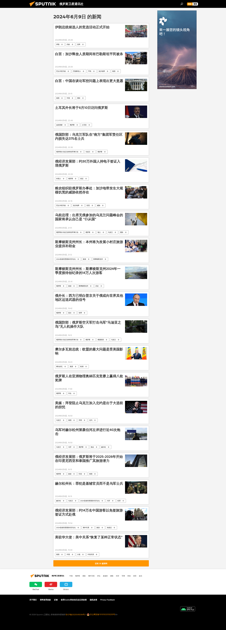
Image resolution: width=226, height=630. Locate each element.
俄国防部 (101, 340)
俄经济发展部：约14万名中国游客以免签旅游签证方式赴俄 (89, 512)
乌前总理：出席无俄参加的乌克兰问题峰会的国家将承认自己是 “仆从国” (89, 217)
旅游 (84, 259)
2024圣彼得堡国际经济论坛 (66, 259)
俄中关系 (86, 528)
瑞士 (99, 232)
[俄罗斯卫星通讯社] (43, 7)
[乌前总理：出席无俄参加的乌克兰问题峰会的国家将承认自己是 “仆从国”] (136, 219)
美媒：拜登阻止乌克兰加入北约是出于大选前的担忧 (89, 405)
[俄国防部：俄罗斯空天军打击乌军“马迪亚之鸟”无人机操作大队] (136, 326)
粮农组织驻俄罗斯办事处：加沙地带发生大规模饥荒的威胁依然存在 (89, 190)
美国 (113, 71)
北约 (90, 420)
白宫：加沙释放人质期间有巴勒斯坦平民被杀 (89, 54)
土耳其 (84, 125)
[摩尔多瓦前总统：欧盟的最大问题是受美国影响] (136, 353)
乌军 (69, 447)
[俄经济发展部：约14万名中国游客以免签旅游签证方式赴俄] (136, 514)
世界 (80, 313)
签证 (81, 179)
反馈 (56, 600)
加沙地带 (102, 71)
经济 (117, 576)
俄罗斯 (72, 125)
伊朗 (57, 44)
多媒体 (105, 576)
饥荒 (88, 205)
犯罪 (119, 501)
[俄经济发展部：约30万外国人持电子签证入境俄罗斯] (136, 165)
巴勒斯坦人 (77, 71)
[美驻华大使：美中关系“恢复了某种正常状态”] (136, 541)
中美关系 (91, 554)
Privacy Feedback (107, 600)
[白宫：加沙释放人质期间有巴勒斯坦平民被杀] (136, 58)
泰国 (90, 474)
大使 (78, 554)
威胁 (98, 205)
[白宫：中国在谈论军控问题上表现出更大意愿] (136, 85)
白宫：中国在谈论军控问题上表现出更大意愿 (89, 81)
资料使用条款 (45, 600)
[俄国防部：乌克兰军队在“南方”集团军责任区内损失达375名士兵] (136, 138)
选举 (78, 44)
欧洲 (81, 366)
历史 (97, 286)
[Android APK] (188, 609)
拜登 (80, 420)
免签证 (109, 528)
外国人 (58, 179)
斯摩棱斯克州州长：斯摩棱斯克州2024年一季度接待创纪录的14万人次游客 (88, 271)
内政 (68, 44)
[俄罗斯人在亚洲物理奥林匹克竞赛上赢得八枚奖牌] (136, 380)
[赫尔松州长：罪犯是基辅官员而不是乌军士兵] (136, 487)
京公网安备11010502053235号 (102, 614)
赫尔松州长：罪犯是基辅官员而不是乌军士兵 (89, 483)
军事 (123, 576)
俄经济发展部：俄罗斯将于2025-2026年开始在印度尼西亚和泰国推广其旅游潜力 (89, 459)
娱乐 (140, 576)
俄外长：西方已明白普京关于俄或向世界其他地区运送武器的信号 (89, 297)
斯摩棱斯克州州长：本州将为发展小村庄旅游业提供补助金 (89, 244)
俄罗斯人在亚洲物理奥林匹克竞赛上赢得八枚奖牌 (89, 378)
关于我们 (33, 600)
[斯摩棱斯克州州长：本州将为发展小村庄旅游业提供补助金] (136, 246)
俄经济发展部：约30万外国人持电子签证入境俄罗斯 (87, 163)
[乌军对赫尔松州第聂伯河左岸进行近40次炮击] (136, 434)
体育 (134, 576)
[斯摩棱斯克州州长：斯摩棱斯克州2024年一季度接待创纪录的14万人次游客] (136, 273)
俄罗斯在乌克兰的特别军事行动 (67, 152)
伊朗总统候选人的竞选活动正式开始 (82, 27)
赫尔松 (103, 447)
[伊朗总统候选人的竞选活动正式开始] (136, 31)
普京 (69, 313)
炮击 (92, 447)
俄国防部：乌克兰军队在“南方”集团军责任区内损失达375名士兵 (89, 136)
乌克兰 (88, 152)
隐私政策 (93, 600)
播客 (111, 576)
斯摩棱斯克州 (98, 259)
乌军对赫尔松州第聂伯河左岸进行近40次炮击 (87, 432)
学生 (69, 393)
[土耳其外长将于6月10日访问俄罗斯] (136, 112)
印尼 (80, 474)
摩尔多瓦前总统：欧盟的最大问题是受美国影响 (89, 351)
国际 (78, 98)
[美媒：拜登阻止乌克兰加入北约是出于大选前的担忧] (136, 407)
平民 (89, 71)
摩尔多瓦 (59, 366)
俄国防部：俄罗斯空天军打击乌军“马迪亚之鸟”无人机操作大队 (88, 324)
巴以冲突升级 (61, 71)
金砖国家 (59, 125)
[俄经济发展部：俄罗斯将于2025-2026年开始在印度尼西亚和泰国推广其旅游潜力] (136, 461)
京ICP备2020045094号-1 (76, 614)
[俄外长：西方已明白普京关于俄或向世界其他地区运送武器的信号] (136, 299)
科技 (129, 576)
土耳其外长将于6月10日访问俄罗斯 (81, 108)
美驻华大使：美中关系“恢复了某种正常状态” (89, 537)
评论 (98, 576)
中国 (68, 98)
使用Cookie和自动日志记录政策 (74, 600)
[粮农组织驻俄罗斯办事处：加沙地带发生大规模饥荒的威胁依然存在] (136, 192)
